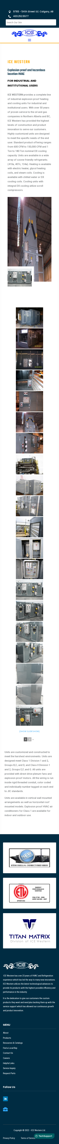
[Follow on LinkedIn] (5, 1098)
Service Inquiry (9, 1068)
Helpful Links (8, 1063)
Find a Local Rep (10, 1048)
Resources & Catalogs (13, 1043)
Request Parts (9, 1073)
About (5, 1032)
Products (7, 1038)
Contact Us (8, 1053)
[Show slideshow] (29, 731)
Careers (6, 1058)
